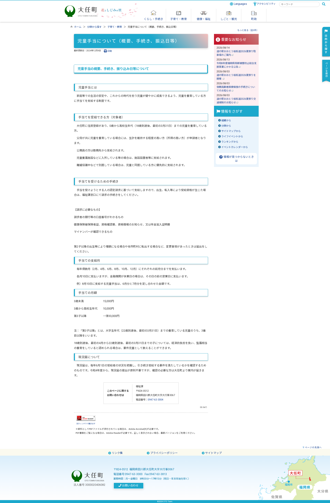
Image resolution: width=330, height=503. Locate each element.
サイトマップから (231, 131)
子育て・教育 (114, 26)
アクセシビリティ (266, 3)
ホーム (77, 26)
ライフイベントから (232, 136)
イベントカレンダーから (234, 147)
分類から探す (94, 26)
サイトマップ (213, 453)
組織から (226, 120)
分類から (226, 125)
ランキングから (229, 141)
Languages (240, 4)
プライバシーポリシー (164, 453)
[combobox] (299, 4)
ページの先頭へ (313, 447)
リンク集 (117, 453)
